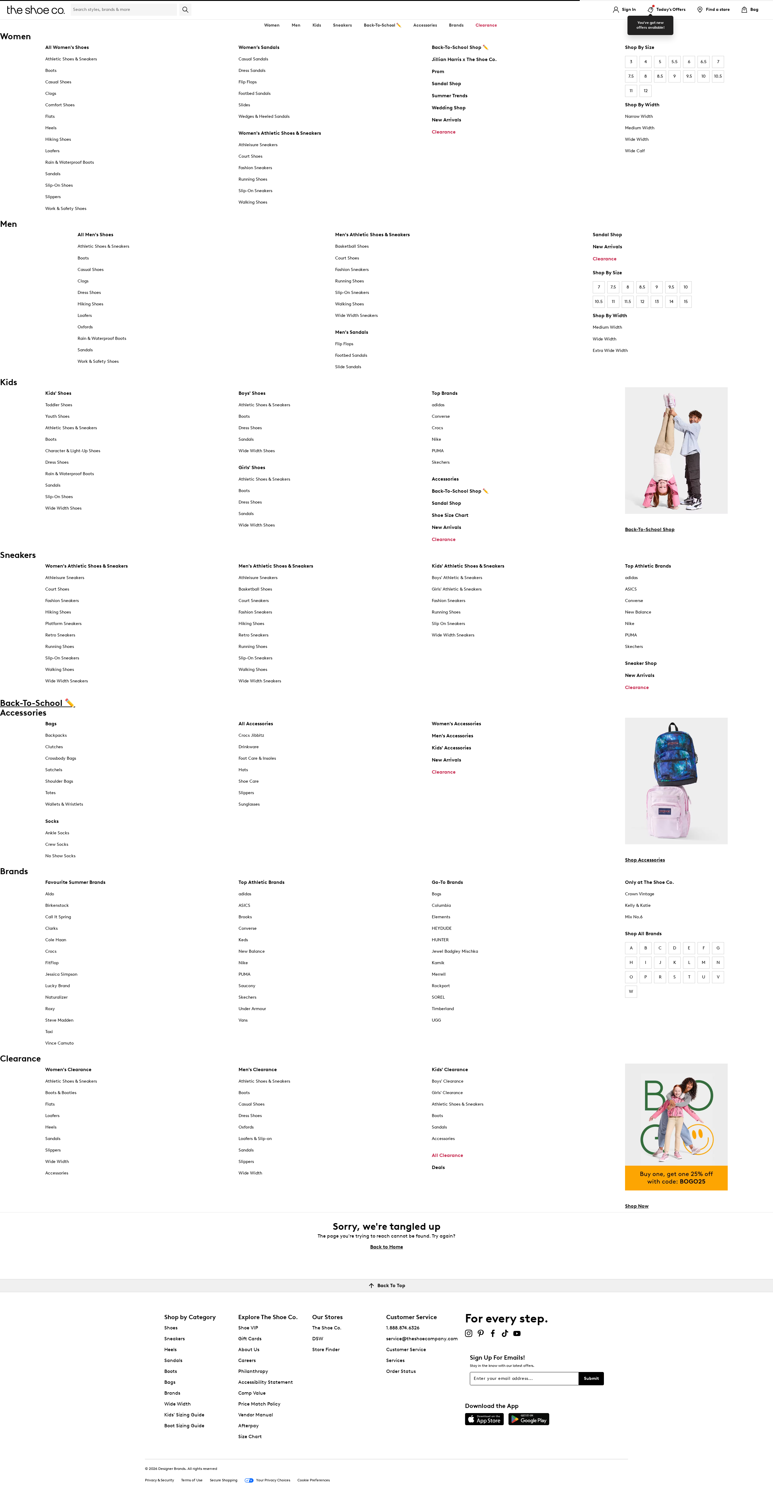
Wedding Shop (449, 108)
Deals (438, 1167)
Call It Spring (58, 916)
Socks (52, 821)
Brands (172, 1393)
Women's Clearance (68, 1069)
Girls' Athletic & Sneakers (457, 589)
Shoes (171, 1328)
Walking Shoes (253, 202)
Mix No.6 (634, 916)
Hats (243, 769)
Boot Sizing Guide (184, 1425)
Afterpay (248, 1425)
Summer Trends (449, 95)
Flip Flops (248, 82)
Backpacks (56, 735)
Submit (591, 1378)
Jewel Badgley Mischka (455, 951)
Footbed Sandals (255, 93)
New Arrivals (446, 120)
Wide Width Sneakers (356, 315)
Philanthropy (253, 1371)
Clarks (51, 928)
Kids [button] (317, 25)
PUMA (438, 450)
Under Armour (252, 1008)
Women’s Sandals (259, 47)
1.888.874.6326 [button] (402, 1328)
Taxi (49, 1031)
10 (703, 76)
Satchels (53, 769)
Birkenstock (57, 905)
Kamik (438, 962)
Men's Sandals (351, 332)
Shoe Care (249, 781)
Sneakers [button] (342, 25)
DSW (317, 1338)
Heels (50, 127)
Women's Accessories (456, 723)
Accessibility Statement (265, 1382)
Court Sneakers (254, 600)
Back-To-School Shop (650, 529)
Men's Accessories (452, 736)
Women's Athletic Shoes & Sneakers (280, 133)
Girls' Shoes (252, 467)
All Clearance (447, 1155)
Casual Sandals (253, 59)
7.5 (631, 76)
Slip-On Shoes (59, 185)
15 (686, 301)
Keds (243, 939)
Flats (50, 116)
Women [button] (272, 25)
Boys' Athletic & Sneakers (457, 577)
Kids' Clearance (450, 1069)
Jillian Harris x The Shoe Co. (464, 59)
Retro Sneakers (60, 635)
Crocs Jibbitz (251, 735)
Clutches (54, 746)
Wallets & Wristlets (64, 804)
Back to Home (386, 1247)
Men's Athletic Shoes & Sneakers (372, 234)
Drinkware (249, 746)
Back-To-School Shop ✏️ (460, 47)
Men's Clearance (258, 1069)
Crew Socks (56, 844)
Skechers (441, 462)
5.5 (675, 61)
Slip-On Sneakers (255, 190)
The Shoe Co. (327, 1328)
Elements (441, 916)
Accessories (445, 479)
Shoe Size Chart (450, 515)
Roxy (50, 1008)
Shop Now (637, 1206)
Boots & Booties (60, 1092)
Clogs (50, 93)
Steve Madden (59, 1020)
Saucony (247, 985)
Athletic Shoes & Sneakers (71, 59)
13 (657, 301)
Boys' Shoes (252, 393)
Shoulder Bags (59, 781)
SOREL (438, 997)
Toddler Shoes (58, 404)
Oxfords (85, 327)
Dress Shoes (89, 292)
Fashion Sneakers (255, 167)
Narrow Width (639, 116)
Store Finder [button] (326, 1349)
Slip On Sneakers (448, 623)
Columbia (441, 905)
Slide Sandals (348, 366)
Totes (50, 792)
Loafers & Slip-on (255, 1138)
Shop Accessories (645, 860)
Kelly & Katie (638, 905)
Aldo (49, 894)
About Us (248, 1349)
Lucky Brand (57, 985)
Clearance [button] (486, 25)
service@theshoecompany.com (422, 1338)
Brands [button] (456, 25)
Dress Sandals (252, 70)
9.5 (689, 76)
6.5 (704, 61)
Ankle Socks (57, 833)
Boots (50, 70)
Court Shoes (250, 156)
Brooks (245, 916)
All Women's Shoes (67, 47)
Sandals (52, 173)
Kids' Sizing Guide (184, 1415)
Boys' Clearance (447, 1081)
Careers (247, 1360)
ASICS (631, 589)
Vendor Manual (255, 1415)
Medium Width (639, 127)
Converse (441, 416)
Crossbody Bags (60, 758)
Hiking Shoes (58, 139)
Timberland (443, 1008)
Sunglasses (249, 804)
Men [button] (296, 25)
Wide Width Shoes (63, 508)
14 (671, 301)
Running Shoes (253, 179)
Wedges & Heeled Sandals (264, 116)
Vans (243, 1020)
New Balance (638, 612)
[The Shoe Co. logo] (36, 9)
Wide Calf (635, 150)
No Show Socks (60, 855)
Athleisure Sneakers (258, 144)
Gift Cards (249, 1338)
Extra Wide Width (610, 350)
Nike (436, 439)
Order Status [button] (401, 1371)
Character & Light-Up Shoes (72, 450)
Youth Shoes (57, 416)
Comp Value (252, 1393)
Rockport (441, 985)
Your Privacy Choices (273, 1480)
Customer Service (406, 1349)
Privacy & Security (159, 1480)
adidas (438, 404)
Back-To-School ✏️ (382, 25)
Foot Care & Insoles (257, 758)
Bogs (436, 894)
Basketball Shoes (352, 246)
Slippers (53, 196)
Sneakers (174, 1338)
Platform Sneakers (63, 623)
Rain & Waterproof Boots (69, 162)
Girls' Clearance (447, 1092)
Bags (50, 723)
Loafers (52, 150)
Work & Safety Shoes (65, 208)
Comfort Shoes (60, 105)
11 (631, 90)
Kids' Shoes (58, 393)
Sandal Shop (446, 83)
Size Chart (250, 1436)
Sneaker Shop (641, 663)
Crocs (437, 427)
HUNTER (440, 939)
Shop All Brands (643, 933)
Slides (244, 105)
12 (646, 90)
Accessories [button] (425, 25)
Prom (438, 71)
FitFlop (52, 962)
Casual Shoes (58, 82)
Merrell (439, 974)
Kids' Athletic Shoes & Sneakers (468, 566)
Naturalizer (56, 997)
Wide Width (637, 139)
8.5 (660, 76)
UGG (436, 1020)
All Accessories (256, 723)
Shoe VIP (248, 1328)
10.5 (718, 76)
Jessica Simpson (61, 974)
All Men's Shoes (95, 234)
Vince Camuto (59, 1043)
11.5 (627, 301)
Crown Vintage (639, 894)
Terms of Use (192, 1480)
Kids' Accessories (451, 748)
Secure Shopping (223, 1480)
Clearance (444, 132)
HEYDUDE (442, 928)
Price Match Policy (259, 1404)
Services (395, 1360)
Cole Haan (55, 939)
